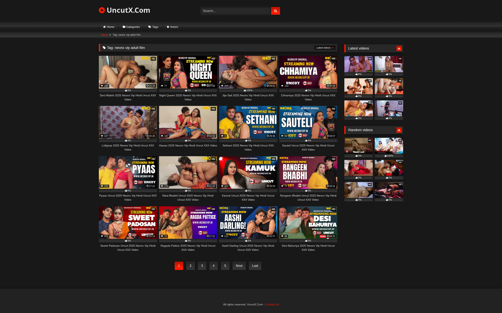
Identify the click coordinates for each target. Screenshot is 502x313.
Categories (133, 26)
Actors (174, 26)
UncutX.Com (127, 10)
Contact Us (272, 304)
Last (255, 265)
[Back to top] (490, 301)
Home (110, 26)
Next (239, 265)
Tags (155, 26)
